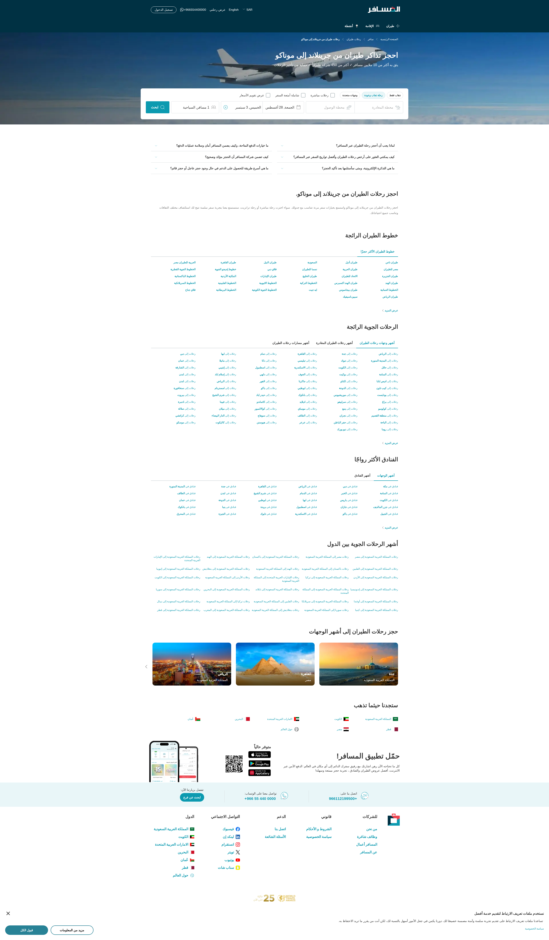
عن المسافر (368, 852)
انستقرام (228, 844)
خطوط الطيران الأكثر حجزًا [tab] (378, 251)
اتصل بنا (280, 829)
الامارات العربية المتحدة (171, 844)
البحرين (183, 852)
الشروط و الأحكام (319, 829)
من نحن (371, 829)
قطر (185, 867)
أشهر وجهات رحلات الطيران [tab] (377, 343)
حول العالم (180, 875)
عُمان (184, 860)
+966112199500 (343, 798)
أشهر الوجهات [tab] (386, 475)
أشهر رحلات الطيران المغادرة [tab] (334, 343)
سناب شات (226, 867)
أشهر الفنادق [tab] (362, 475)
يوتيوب (229, 860)
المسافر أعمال (366, 844)
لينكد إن (228, 837)
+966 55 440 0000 (260, 798)
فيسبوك (228, 829)
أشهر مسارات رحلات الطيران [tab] (290, 343)
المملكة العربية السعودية (171, 829)
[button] (395, 95)
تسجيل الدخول (164, 9)
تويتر (231, 852)
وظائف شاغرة (367, 837)
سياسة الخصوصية (319, 837)
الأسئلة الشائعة (275, 837)
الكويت (183, 837)
